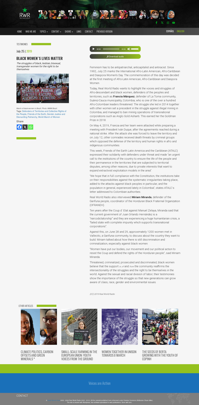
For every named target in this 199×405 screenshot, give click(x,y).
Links (79, 31)
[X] (25, 127)
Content (55, 31)
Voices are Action (99, 383)
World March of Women (49, 116)
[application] (115, 49)
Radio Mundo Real (53, 400)
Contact (89, 31)
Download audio (116, 56)
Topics (43, 31)
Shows (68, 31)
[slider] (135, 48)
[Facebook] (19, 127)
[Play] (93, 49)
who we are (30, 31)
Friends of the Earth (37, 114)
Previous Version (104, 31)
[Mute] (128, 49)
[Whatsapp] (30, 127)
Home (19, 31)
